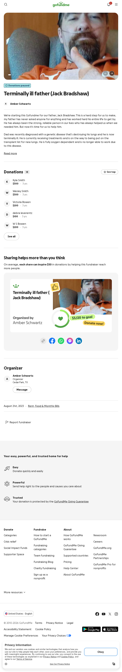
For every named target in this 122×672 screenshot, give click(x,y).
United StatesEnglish (20, 613)
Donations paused (18, 85)
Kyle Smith (19, 180)
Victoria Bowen (22, 202)
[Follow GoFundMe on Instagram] (116, 614)
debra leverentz (22, 213)
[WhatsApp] (61, 340)
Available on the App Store (110, 629)
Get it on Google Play (91, 629)
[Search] (6, 4)
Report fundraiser (20, 422)
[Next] (111, 73)
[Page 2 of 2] (12, 74)
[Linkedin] (79, 340)
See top (111, 172)
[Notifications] (108, 4)
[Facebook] (52, 340)
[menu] (116, 4)
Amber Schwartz (23, 375)
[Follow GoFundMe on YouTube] (103, 614)
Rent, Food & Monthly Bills (43, 406)
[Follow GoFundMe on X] (110, 614)
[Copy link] (43, 340)
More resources (13, 592)
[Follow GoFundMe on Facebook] (97, 614)
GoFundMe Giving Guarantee (71, 501)
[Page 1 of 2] (9, 74)
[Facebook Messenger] (70, 340)
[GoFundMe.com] (61, 4)
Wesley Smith (20, 191)
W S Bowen (19, 223)
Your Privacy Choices (54, 635)
